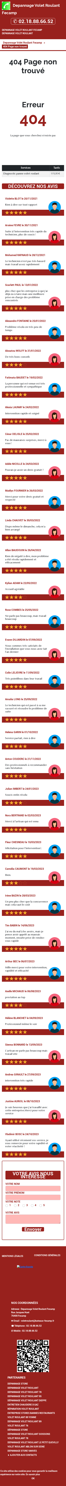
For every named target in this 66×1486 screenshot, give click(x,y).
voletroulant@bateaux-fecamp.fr (37, 1321)
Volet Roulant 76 (18, 1425)
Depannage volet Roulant (23, 1388)
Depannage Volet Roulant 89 (24, 1421)
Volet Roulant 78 (18, 1438)
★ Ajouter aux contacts (22, 1455)
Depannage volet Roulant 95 (24, 1396)
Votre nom (12, 1183)
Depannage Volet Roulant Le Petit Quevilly (33, 1442)
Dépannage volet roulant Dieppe (27, 1400)
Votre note (12, 1201)
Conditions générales (47, 1255)
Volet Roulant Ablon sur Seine (26, 1446)
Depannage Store (18, 1383)
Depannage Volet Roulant (17, 33)
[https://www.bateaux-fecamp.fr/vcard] (33, 1356)
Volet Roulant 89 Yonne (22, 1417)
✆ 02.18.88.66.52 (33, 21)
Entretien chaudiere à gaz (23, 1404)
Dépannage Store (18, 1430)
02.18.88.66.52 (34, 1326)
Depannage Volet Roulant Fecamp (22, 30)
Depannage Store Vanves (22, 1451)
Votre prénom (14, 1192)
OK (33, 1478)
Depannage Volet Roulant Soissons (29, 1434)
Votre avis (12, 1212)
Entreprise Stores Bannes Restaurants (31, 1413)
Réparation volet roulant (23, 1409)
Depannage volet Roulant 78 (24, 1392)
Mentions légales (12, 1256)
